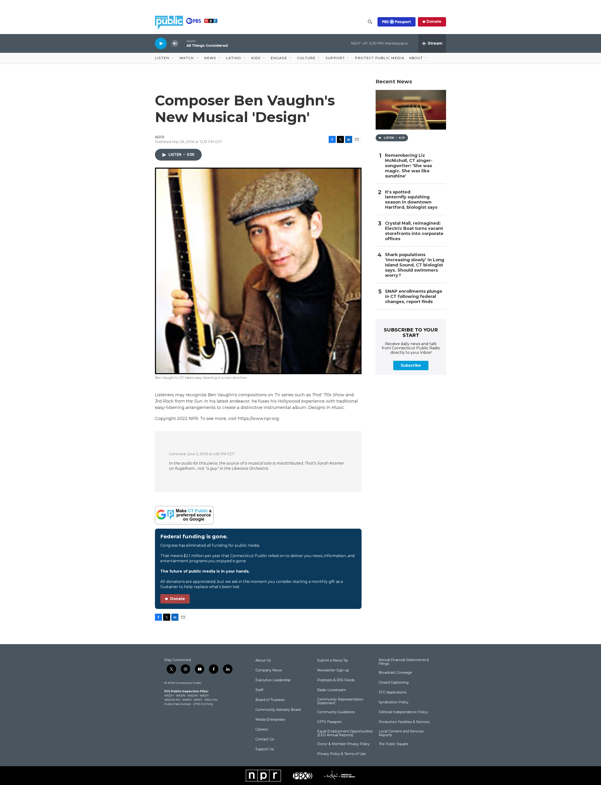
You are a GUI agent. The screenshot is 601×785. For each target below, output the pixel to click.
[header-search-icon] (370, 22)
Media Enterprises (270, 720)
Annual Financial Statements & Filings (404, 662)
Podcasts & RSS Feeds (335, 680)
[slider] (182, 43)
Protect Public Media (379, 58)
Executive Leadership (273, 680)
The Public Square (393, 744)
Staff (259, 690)
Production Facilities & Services (404, 722)
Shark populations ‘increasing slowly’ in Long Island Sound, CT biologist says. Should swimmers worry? (414, 265)
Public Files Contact (177, 704)
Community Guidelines (336, 712)
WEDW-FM (172, 699)
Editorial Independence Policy (403, 712)
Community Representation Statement (340, 701)
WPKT (198, 699)
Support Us (264, 749)
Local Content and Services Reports (401, 733)
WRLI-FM (210, 699)
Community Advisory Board (278, 710)
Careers (261, 729)
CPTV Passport (329, 722)
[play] (161, 43)
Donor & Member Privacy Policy (343, 744)
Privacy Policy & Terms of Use (341, 754)
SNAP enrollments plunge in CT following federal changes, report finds (413, 296)
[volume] (175, 43)
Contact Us (264, 739)
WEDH (169, 695)
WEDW (192, 695)
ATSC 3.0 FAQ (203, 704)
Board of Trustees (270, 700)
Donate (434, 21)
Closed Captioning (393, 683)
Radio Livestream (331, 690)
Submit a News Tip (332, 660)
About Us (263, 660)
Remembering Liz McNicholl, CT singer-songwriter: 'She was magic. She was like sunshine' (408, 166)
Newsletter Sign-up (333, 670)
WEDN (180, 695)
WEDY (204, 695)
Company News (268, 670)
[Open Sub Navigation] (173, 58)
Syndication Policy (393, 702)
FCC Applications (392, 692)
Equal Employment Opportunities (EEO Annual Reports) (345, 733)
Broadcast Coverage (395, 673)
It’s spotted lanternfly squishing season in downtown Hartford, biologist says (411, 200)
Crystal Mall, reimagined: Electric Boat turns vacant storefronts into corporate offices (414, 231)
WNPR (187, 699)
